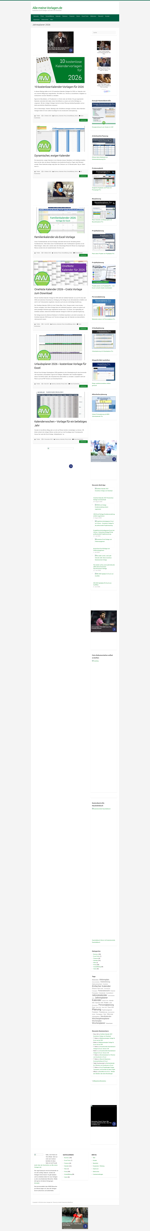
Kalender (58, 16)
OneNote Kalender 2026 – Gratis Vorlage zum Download (58, 291)
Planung (96, 1009)
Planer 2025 (104, 1007)
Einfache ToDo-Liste (97, 988)
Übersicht (100, 16)
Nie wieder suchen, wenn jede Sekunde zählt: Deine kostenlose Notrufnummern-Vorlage (104, 566)
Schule (93, 1014)
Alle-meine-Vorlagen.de (47, 8)
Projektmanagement (107, 1010)
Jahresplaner (101, 997)
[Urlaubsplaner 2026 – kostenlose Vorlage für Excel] (60, 347)
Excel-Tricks (85, 16)
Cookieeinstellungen (98, 1174)
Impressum (36, 19)
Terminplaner (99, 1014)
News (94, 962)
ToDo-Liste (110, 1014)
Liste (110, 1002)
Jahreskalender (99, 995)
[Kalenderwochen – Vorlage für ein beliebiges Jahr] (60, 405)
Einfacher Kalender (101, 986)
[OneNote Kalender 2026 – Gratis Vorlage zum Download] (60, 273)
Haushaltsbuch (109, 993)
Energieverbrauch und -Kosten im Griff (102, 127)
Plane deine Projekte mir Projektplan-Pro (103, 253)
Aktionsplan (104, 979)
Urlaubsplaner (96, 1016)
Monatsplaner (95, 1005)
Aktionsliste (95, 979)
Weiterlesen (83, 120)
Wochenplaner (98, 1023)
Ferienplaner (94, 990)
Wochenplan (97, 1021)
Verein (78, 16)
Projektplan (95, 1012)
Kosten (106, 1002)
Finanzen (71, 16)
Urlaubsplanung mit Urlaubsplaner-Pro (102, 351)
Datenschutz (44, 19)
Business (64, 16)
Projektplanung (103, 1012)
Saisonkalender (111, 1012)
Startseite (36, 16)
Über (51, 19)
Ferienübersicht (104, 991)
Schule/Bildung (50, 16)
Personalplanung (106, 1005)
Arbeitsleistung (105, 982)
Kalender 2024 (105, 1000)
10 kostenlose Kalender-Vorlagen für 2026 (59, 86)
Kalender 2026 (99, 1002)
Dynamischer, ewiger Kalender (52, 155)
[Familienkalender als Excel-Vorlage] (60, 220)
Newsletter (95, 1163)
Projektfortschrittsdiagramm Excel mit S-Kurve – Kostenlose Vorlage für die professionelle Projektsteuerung (103, 532)
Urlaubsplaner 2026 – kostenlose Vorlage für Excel (60, 365)
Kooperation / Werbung (98, 1166)
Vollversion (93, 16)
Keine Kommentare (74, 383)
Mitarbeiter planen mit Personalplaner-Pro (103, 319)
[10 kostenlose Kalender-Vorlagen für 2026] (60, 70)
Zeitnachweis (109, 1023)
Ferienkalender (107, 988)
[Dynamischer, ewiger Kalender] (60, 139)
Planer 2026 (111, 1007)
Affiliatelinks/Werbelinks (99, 1081)
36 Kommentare (79, 252)
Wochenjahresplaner (100, 1018)
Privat (42, 16)
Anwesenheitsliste (96, 981)
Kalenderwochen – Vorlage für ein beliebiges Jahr (60, 423)
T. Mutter (38, 115)
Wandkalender (106, 1016)
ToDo (104, 1014)
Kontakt (107, 16)
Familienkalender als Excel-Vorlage (54, 237)
